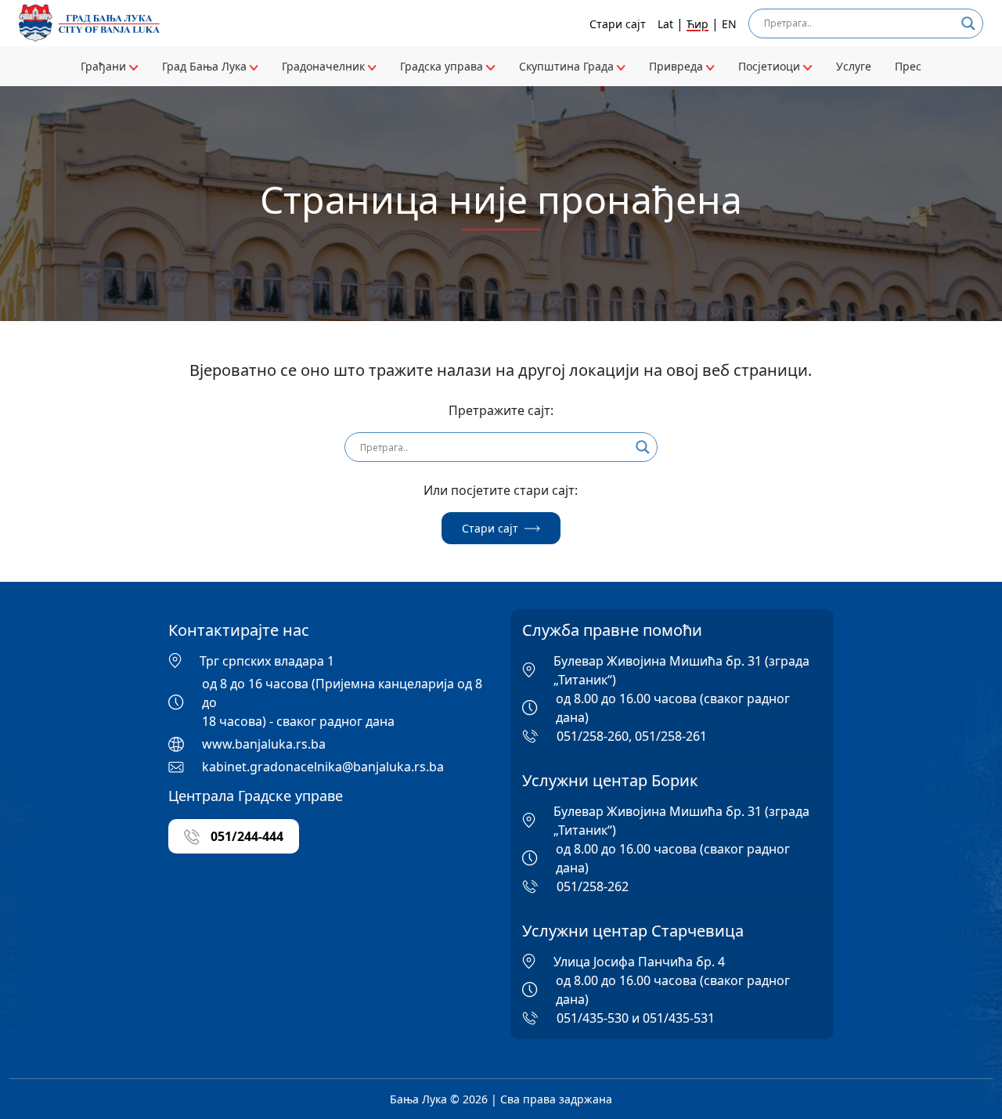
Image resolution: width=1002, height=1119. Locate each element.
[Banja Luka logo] (89, 23)
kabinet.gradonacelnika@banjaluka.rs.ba (323, 766)
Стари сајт (617, 23)
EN (729, 23)
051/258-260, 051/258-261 (632, 736)
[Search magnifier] (968, 23)
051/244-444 (245, 836)
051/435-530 (593, 1018)
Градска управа (443, 66)
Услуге (853, 66)
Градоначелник (325, 66)
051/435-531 (679, 1018)
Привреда (677, 66)
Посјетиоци (770, 66)
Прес (908, 66)
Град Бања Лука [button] (206, 66)
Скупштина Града (568, 66)
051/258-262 (593, 886)
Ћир (697, 23)
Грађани (105, 66)
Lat (665, 23)
